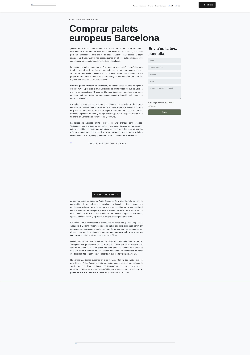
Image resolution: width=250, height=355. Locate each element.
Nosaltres (142, 6)
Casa (135, 6)
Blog (156, 6)
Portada (71, 19)
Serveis (150, 6)
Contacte (163, 6)
